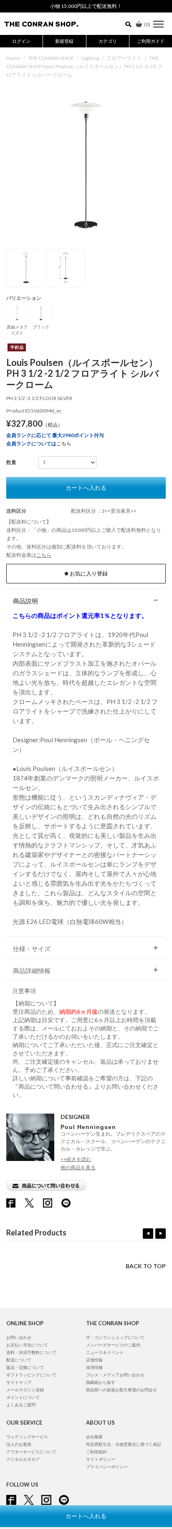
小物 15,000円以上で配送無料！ (86, 6)
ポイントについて (23, 1397)
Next (160, 1233)
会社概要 (94, 1436)
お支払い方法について (27, 1344)
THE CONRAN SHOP (51, 58)
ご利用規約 (96, 1451)
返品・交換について (25, 1367)
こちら (63, 443)
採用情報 (94, 1367)
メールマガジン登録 (25, 1389)
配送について (18, 1359)
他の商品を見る (78, 1167)
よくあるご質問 (20, 1404)
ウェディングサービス (27, 1436)
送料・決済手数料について (31, 1352)
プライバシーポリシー (107, 1466)
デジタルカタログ (23, 1459)
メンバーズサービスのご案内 (113, 1344)
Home (13, 58)
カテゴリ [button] (108, 41)
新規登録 (64, 41)
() (147, 24)
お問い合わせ (18, 1337)
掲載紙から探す (100, 1382)
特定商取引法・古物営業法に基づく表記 (123, 1444)
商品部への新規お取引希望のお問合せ (121, 1389)
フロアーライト (124, 58)
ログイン (21, 41)
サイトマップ (18, 1382)
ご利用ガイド (150, 41)
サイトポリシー (100, 1459)
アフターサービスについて (31, 1451)
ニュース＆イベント (105, 1352)
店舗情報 (94, 1359)
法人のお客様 (18, 1444)
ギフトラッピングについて (31, 1374)
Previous (148, 1233)
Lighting (90, 58)
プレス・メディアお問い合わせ (115, 1374)
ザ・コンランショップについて (115, 1337)
